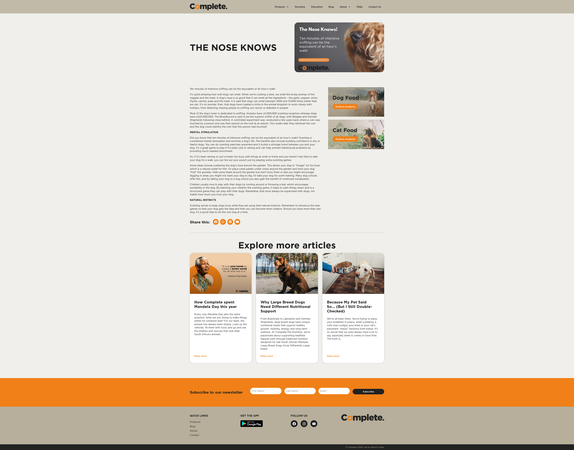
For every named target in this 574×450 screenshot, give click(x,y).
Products (280, 6)
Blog (331, 6)
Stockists (300, 6)
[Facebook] (294, 423)
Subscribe (368, 391)
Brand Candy (377, 447)
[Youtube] (313, 423)
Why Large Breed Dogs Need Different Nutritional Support (285, 306)
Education (317, 6)
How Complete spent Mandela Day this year (216, 304)
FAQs (360, 6)
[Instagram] (304, 423)
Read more (200, 356)
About (343, 6)
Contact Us (375, 6)
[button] (216, 222)
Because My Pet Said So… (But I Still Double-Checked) (349, 306)
